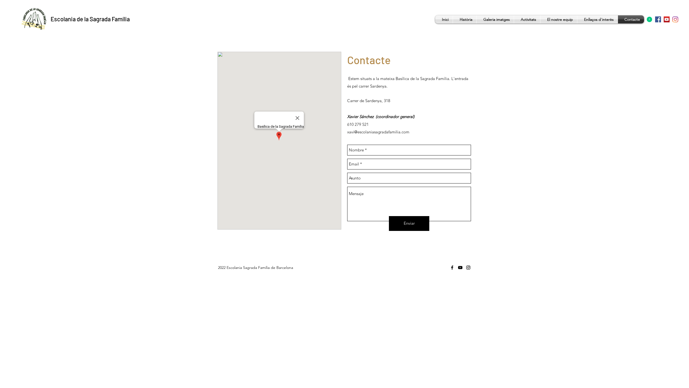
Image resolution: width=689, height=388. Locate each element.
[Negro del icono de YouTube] (460, 267)
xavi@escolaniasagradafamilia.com (378, 131)
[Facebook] (658, 19)
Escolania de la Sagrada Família (90, 18)
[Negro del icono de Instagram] (468, 267)
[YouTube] (667, 19)
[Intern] (649, 19)
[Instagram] (675, 19)
